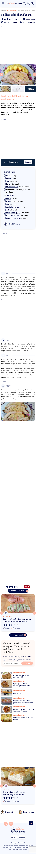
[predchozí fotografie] (1, 74)
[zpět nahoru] (31, 823)
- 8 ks (11, 199)
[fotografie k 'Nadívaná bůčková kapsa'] (5, 89)
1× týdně (18, 660)
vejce (8, 204)
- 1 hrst (16, 218)
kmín (8, 184)
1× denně (9, 660)
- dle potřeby (14, 201)
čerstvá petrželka (13, 218)
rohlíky (9, 199)
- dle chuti (11, 181)
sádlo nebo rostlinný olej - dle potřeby (18, 191)
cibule (8, 178)
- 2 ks (11, 178)
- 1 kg (11, 176)
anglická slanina (12, 207)
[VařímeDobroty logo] (14, 3)
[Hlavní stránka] (18, 830)
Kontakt (14, 837)
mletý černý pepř (13, 213)
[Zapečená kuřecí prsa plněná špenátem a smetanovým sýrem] (18, 603)
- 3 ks (11, 204)
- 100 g (15, 207)
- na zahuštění (18, 187)
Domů (3, 10)
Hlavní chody (12, 10)
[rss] (6, 824)
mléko (9, 201)
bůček (9, 176)
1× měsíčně (28, 660)
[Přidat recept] (29, 3)
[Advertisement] (18, 45)
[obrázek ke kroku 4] (18, 411)
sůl (7, 181)
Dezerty (6, 789)
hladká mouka (12, 187)
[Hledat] (25, 3)
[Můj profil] (32, 3)
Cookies (22, 837)
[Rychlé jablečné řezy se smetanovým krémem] (18, 776)
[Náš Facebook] (11, 824)
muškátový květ (12, 215)
